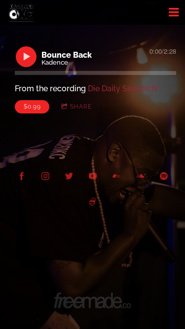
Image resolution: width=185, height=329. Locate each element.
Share (81, 106)
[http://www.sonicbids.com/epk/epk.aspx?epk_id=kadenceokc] (93, 202)
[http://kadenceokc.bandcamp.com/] (116, 176)
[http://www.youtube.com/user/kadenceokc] (93, 176)
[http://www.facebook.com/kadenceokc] (22, 176)
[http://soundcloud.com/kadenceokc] (140, 176)
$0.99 (32, 106)
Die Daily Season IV (123, 88)
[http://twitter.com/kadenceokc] (69, 176)
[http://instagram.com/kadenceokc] (45, 176)
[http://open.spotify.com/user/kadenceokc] (164, 176)
